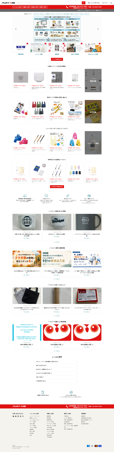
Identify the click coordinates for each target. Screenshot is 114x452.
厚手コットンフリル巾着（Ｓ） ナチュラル (93, 181)
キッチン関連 (33, 425)
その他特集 (49, 437)
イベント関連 (33, 422)
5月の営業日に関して (87, 344)
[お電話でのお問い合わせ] (43, 394)
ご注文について (80, 10)
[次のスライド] (98, 29)
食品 (31, 435)
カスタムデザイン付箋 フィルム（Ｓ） (39, 181)
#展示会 (48, 14)
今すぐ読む (26, 238)
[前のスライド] (16, 29)
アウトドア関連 (33, 427)
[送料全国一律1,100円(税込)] (25, 199)
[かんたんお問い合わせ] (71, 394)
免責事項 (83, 416)
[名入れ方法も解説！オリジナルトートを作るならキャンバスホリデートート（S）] (27, 296)
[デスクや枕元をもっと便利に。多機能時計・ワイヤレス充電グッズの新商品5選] (57, 259)
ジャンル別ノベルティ (35, 420)
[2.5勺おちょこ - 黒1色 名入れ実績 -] (57, 222)
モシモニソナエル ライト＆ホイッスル (57, 119)
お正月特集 (49, 427)
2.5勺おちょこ (16, 87)
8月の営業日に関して (27, 344)
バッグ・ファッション (35, 416)
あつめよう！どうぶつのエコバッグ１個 (57, 150)
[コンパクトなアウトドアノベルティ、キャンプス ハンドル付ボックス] (87, 296)
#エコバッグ (59, 14)
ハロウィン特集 (50, 433)
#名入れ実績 (66, 14)
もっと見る (56, 242)
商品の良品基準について (86, 420)
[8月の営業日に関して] (27, 332)
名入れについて (88, 10)
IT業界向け (66, 416)
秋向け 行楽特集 (50, 429)
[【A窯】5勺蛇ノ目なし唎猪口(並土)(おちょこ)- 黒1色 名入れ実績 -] (27, 222)
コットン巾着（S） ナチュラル (20, 181)
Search (13, 445)
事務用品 (32, 429)
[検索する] (83, 2)
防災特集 (49, 418)
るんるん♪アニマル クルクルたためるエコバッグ (74, 150)
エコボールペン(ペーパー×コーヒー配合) (38, 150)
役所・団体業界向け (68, 429)
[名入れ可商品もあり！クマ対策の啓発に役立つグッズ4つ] (27, 259)
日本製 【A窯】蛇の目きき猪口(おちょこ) (57, 88)
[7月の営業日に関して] (57, 332)
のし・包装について (97, 10)
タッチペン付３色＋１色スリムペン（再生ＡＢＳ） (57, 181)
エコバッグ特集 (50, 422)
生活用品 (32, 433)
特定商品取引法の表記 (86, 418)
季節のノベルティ (34, 418)
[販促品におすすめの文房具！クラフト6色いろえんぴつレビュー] (57, 296)
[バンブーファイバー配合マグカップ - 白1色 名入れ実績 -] (87, 222)
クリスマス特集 (50, 431)
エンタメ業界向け (68, 418)
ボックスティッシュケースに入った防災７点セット (75, 119)
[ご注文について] (46, 199)
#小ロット (87, 14)
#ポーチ (76, 14)
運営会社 (83, 422)
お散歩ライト (16, 118)
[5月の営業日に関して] (87, 332)
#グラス (53, 14)
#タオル (81, 14)
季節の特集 (49, 435)
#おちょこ (42, 14)
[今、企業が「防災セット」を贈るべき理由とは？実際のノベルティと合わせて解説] (87, 259)
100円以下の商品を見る (57, 186)
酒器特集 (49, 416)
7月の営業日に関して (57, 344)
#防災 (72, 14)
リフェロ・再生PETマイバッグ (38, 118)
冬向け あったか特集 (51, 425)
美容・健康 (32, 423)
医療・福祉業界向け (68, 423)
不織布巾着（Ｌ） (71, 181)
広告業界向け (67, 422)
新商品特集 (49, 420)
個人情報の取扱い (85, 423)
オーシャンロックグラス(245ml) (74, 87)
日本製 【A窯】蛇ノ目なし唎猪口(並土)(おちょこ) (39, 88)
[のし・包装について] (89, 199)
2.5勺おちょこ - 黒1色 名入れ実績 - (57, 234)
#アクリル (36, 14)
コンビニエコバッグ (18, 149)
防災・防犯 (32, 431)
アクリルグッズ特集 (51, 423)
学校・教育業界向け (68, 420)
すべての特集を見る (57, 59)
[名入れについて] (67, 199)
